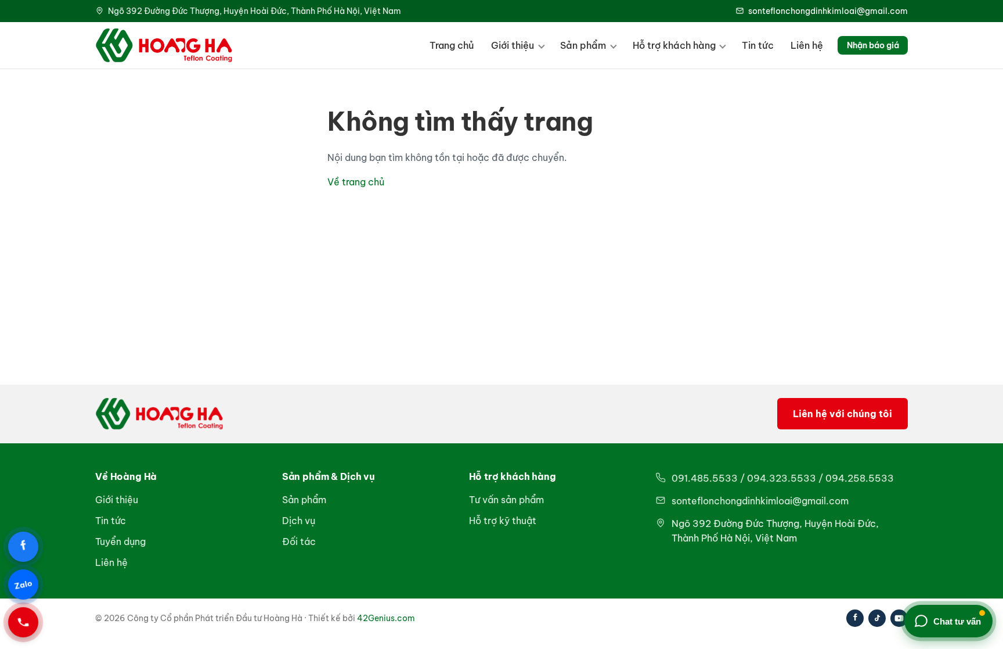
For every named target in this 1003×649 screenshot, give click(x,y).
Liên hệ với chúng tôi (842, 413)
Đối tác (299, 541)
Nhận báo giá (873, 45)
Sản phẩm (583, 45)
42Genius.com (386, 618)
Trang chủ (452, 45)
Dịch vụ (298, 520)
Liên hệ (807, 45)
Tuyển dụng (120, 541)
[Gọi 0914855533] (23, 622)
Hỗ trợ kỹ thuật (502, 520)
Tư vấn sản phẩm (506, 499)
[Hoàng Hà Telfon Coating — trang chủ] (164, 45)
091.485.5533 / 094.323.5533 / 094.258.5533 (783, 478)
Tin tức (758, 45)
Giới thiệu (512, 45)
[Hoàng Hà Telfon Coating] (159, 413)
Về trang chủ (355, 182)
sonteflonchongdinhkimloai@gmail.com (828, 11)
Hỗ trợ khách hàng (674, 45)
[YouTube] (899, 618)
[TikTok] (877, 618)
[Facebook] (855, 618)
